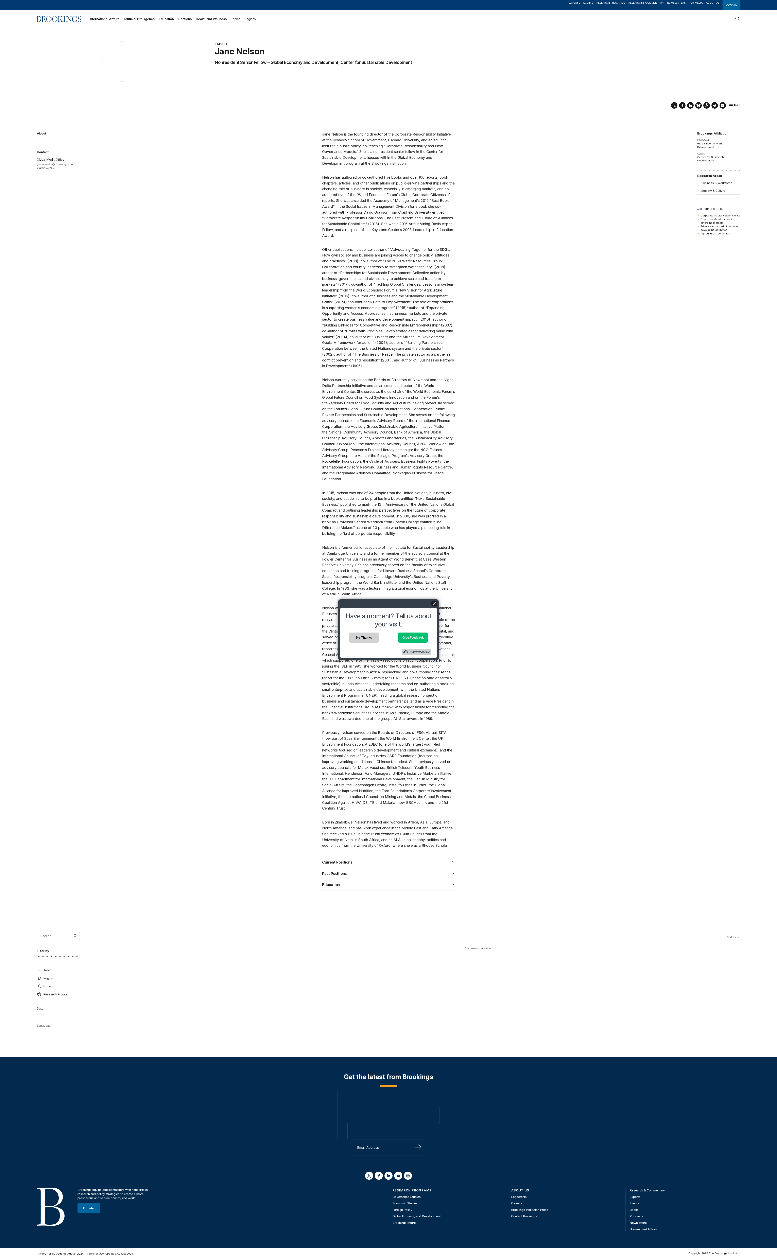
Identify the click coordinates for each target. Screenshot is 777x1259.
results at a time (481, 948)
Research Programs (611, 2)
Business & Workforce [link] (716, 183)
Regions (250, 19)
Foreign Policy (402, 1210)
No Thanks (364, 637)
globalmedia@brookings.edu (55, 164)
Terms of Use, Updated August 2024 (110, 1253)
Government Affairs (643, 1229)
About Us (712, 2)
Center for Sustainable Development (376, 62)
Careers (516, 1203)
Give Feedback (413, 637)
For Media (696, 2)
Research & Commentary (646, 2)
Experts (574, 2)
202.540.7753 (45, 167)
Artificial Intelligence (139, 19)
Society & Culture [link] (713, 191)
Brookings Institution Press (529, 1210)
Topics (235, 19)
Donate (731, 4)
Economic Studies (405, 1203)
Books (634, 1210)
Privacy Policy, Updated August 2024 (60, 1253)
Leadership (519, 1197)
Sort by (731, 937)
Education (166, 19)
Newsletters (676, 2)
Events (588, 2)
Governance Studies (407, 1197)
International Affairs (104, 19)
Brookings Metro (404, 1223)
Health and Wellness (211, 19)
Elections (185, 19)
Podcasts (636, 1216)
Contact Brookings (524, 1216)
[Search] (737, 19)
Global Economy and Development (304, 62)
